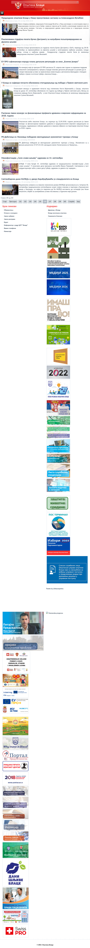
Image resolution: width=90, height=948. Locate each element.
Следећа (71, 201)
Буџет (6, 222)
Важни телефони (10, 228)
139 (60, 201)
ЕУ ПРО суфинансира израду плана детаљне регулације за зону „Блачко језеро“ (40, 62)
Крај (78, 201)
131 (20, 201)
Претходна (12, 201)
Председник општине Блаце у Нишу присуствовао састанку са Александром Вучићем (42, 18)
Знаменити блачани (55, 216)
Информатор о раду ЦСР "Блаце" (16, 225)
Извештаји (7, 231)
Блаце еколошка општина (57, 213)
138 (55, 201)
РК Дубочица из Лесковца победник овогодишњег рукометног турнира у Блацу (39, 137)
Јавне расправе (9, 219)
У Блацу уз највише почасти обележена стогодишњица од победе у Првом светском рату (44, 83)
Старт (5, 201)
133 (30, 201)
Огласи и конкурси (10, 213)
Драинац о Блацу (54, 210)
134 (35, 201)
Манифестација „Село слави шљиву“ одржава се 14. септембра (32, 158)
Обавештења (8, 210)
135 (40, 201)
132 (25, 201)
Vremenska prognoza (55, 613)
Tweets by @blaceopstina (54, 588)
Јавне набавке (9, 216)
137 (50, 201)
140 (65, 201)
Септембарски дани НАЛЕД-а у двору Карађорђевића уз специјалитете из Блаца (40, 179)
